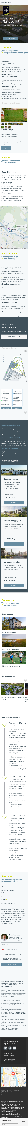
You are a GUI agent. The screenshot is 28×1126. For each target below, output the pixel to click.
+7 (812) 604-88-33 (9, 1044)
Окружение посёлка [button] (10, 649)
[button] (10, 38)
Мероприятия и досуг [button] (11, 666)
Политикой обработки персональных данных (12, 960)
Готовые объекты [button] (9, 632)
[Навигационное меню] (26, 2)
